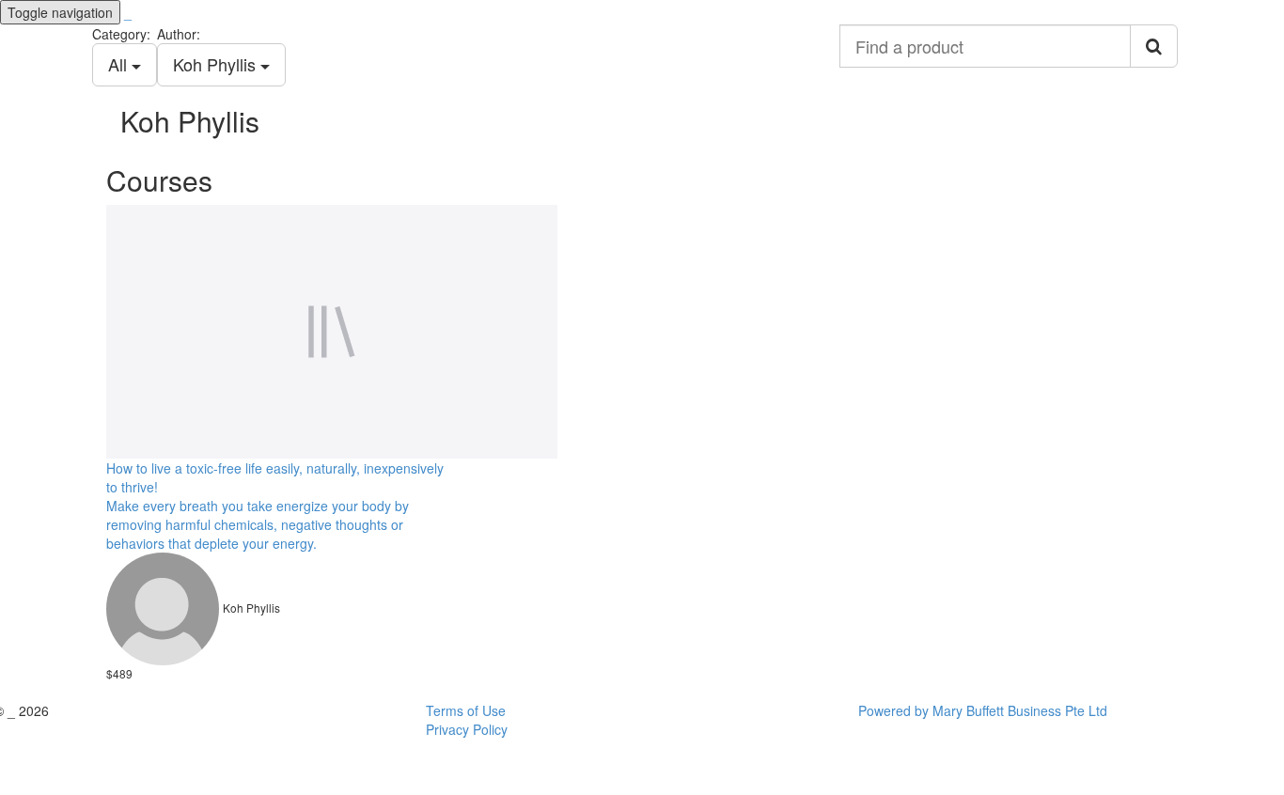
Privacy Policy (467, 729)
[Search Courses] (1154, 46)
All (120, 64)
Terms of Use (466, 710)
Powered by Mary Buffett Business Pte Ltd (982, 710)
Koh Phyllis (216, 64)
